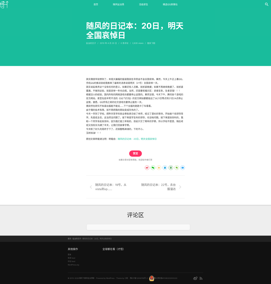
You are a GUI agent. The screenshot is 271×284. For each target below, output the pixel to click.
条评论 (124, 43)
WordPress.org (73, 265)
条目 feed (71, 258)
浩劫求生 (143, 4)
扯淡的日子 (91, 43)
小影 (126, 278)
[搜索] (267, 4)
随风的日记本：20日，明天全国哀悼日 (137, 138)
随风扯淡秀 (118, 4)
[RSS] (201, 278)
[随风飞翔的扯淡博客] (4, 4)
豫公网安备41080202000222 (165, 278)
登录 (69, 255)
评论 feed (71, 261)
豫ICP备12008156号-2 (139, 278)
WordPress (110, 278)
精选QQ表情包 (170, 4)
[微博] (195, 278)
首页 (96, 4)
